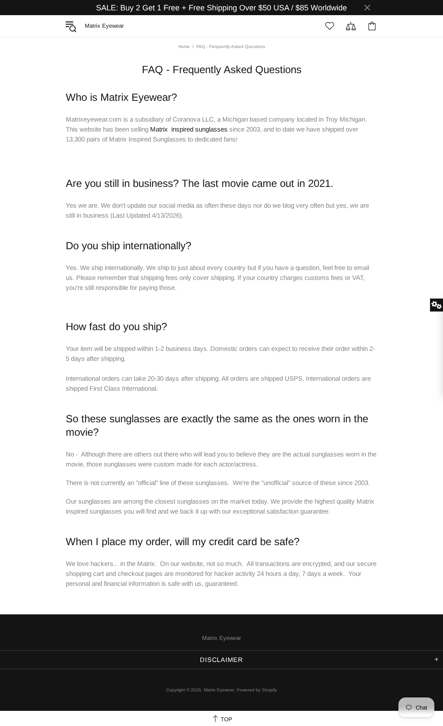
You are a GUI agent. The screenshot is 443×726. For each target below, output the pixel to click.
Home (184, 46)
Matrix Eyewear (221, 638)
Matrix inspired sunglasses (189, 129)
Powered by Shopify (257, 689)
